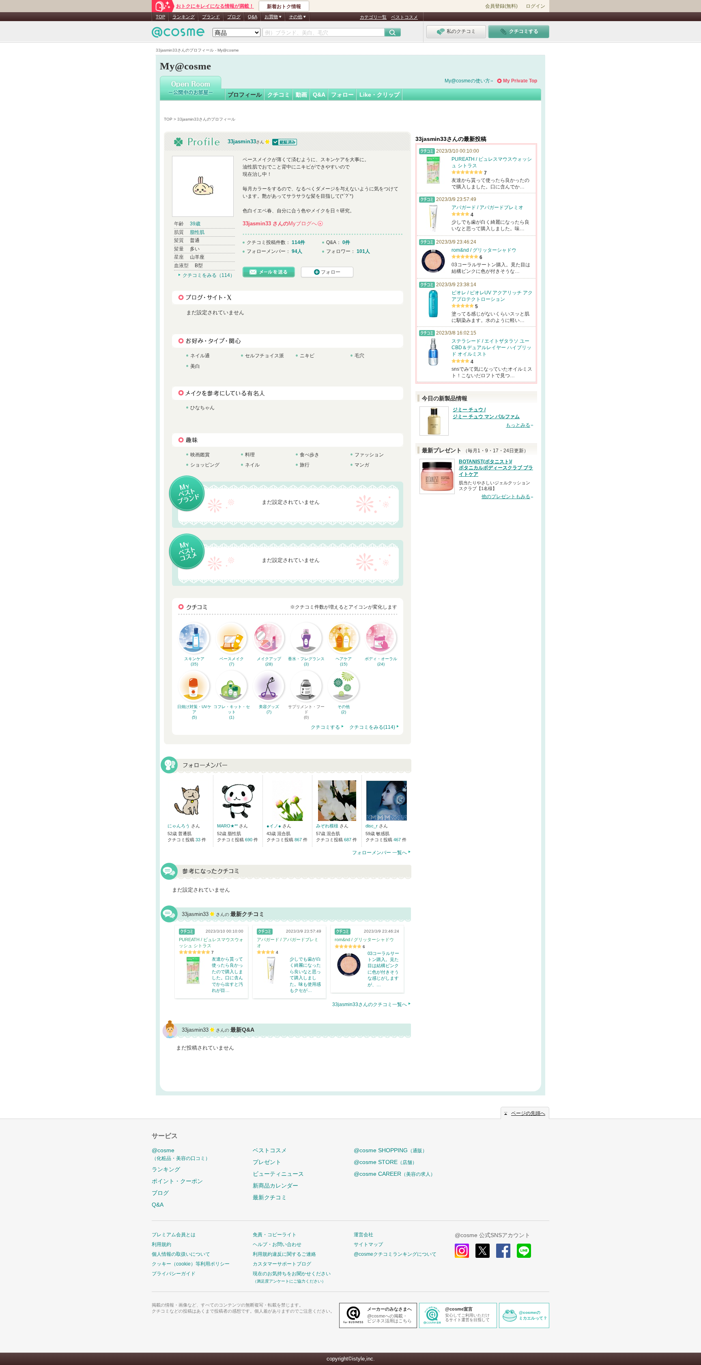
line (524, 1251)
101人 (363, 251)
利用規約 (161, 1244)
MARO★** (228, 825)
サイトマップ (368, 1244)
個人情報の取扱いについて (181, 1254)
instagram (462, 1251)
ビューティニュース (278, 1174)
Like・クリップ (379, 94)
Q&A (252, 16)
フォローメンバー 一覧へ (379, 852)
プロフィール (245, 94)
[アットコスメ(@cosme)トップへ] (178, 34)
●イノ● (274, 825)
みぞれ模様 (328, 825)
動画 (301, 94)
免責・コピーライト (275, 1235)
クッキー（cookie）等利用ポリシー (191, 1264)
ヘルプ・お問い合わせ (277, 1244)
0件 (346, 242)
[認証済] (284, 141)
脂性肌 (197, 232)
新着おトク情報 (284, 6)
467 (398, 839)
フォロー (342, 94)
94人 (297, 251)
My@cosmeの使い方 (467, 81)
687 (348, 839)
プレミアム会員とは (174, 1235)
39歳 (195, 224)
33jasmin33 (242, 141)
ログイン (535, 6)
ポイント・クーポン (177, 1181)
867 (299, 839)
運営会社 (363, 1235)
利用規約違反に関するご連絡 (284, 1254)
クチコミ (278, 94)
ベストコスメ (404, 17)
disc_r (372, 825)
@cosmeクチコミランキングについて (395, 1254)
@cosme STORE (385, 1162)
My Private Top (520, 81)
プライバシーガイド (174, 1273)
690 (249, 839)
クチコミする (325, 727)
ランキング (183, 16)
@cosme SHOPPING (390, 1150)
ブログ (234, 16)
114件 (298, 242)
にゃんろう (179, 825)
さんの (282, 223)
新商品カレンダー (275, 1185)
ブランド (211, 16)
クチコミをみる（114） (209, 275)
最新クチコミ (270, 1197)
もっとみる (518, 425)
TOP (160, 16)
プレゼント (267, 1162)
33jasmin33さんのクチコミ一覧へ (369, 1004)
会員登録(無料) (501, 6)
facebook (503, 1251)
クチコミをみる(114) (372, 727)
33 (199, 839)
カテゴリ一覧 (373, 17)
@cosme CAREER (394, 1174)
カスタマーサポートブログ (282, 1264)
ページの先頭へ (528, 1113)
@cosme (181, 1154)
